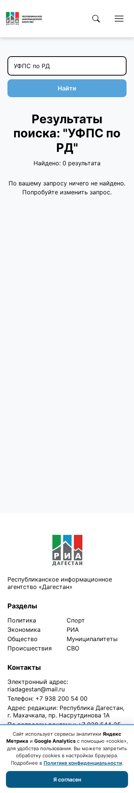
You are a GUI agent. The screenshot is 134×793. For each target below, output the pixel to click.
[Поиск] (96, 18)
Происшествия (29, 648)
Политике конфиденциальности (83, 763)
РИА (73, 629)
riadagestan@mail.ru (36, 689)
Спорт (76, 620)
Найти (67, 88)
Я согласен (67, 779)
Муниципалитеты (92, 639)
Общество (22, 639)
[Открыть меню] (119, 19)
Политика (21, 620)
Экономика (24, 629)
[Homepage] (24, 18)
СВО (73, 648)
